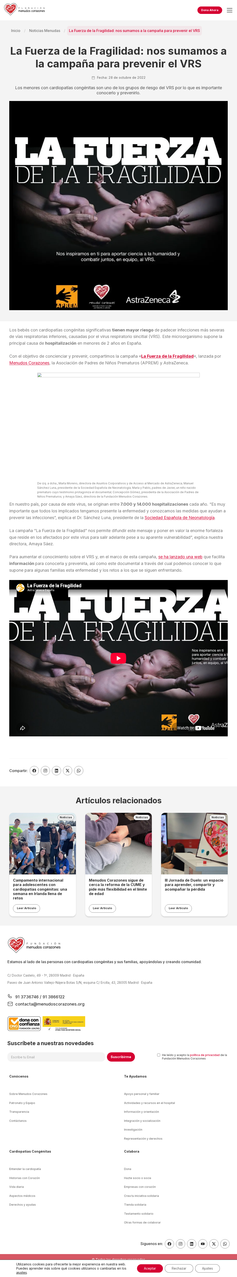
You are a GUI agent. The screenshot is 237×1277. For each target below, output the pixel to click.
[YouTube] (202, 1244)
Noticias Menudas (44, 30)
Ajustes (207, 1268)
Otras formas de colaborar (142, 1222)
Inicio (15, 30)
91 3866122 (53, 996)
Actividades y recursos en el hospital (149, 1103)
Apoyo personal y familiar (141, 1094)
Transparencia (19, 1111)
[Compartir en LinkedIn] (56, 770)
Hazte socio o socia (137, 1178)
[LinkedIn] (191, 1244)
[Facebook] (169, 1244)
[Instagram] (180, 1244)
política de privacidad (205, 1055)
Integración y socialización (142, 1120)
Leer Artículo (26, 908)
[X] (213, 1244)
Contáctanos (18, 1120)
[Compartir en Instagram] (45, 770)
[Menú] (229, 10)
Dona (127, 1169)
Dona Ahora (209, 10)
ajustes (21, 1272)
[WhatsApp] (225, 1244)
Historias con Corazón (24, 1178)
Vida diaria (16, 1187)
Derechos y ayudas (22, 1204)
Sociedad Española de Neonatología (180, 517)
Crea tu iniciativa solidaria (141, 1196)
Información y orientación (141, 1111)
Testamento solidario (138, 1213)
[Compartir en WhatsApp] (78, 770)
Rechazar (179, 1268)
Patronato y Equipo (22, 1103)
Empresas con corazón (140, 1187)
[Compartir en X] (67, 770)
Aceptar (150, 1268)
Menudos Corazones (29, 362)
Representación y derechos (143, 1138)
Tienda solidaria (135, 1204)
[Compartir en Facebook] (34, 770)
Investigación (133, 1129)
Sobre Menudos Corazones (28, 1094)
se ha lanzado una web (180, 556)
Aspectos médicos (22, 1196)
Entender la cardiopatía (25, 1169)
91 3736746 (27, 996)
